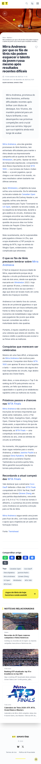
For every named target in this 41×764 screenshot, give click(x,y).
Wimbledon (7, 160)
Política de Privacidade (27, 752)
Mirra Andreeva (9, 144)
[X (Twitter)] (23, 747)
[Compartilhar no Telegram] (32, 558)
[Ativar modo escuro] (32, 3)
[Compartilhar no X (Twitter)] (18, 558)
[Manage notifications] (36, 759)
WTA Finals (14, 403)
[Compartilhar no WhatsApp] (5, 558)
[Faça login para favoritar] (36, 47)
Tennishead (14, 531)
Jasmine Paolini (27, 452)
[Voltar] (5, 13)
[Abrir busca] (27, 3)
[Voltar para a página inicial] (5, 3)
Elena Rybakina (17, 456)
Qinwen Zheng (25, 493)
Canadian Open (28, 194)
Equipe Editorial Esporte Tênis (13, 82)
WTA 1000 (28, 580)
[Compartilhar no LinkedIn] (25, 558)
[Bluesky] (18, 747)
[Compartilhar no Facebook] (12, 558)
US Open (6, 207)
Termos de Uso (11, 752)
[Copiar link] (5, 563)
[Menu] (37, 3)
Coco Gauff (28, 569)
